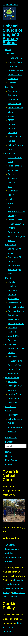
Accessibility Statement (13, 588)
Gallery (8, 456)
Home (8, 452)
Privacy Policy (18, 592)
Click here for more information (12, 627)
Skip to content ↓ (10, 5)
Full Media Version (11, 584)
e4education (18, 580)
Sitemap (6, 592)
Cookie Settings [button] (10, 597)
